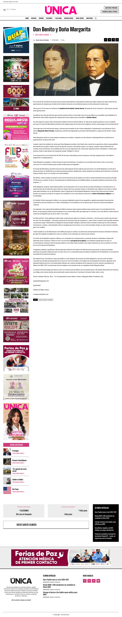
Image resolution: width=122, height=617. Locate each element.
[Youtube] (98, 581)
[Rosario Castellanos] (7, 461)
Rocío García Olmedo (18, 453)
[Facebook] (105, 39)
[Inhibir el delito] (7, 480)
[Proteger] (7, 451)
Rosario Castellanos (19, 460)
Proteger (15, 451)
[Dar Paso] (7, 490)
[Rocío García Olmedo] (11, 525)
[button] (96, 18)
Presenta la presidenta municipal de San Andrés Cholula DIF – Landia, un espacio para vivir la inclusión (105, 536)
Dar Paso (15, 489)
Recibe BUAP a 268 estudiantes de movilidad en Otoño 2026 (59, 586)
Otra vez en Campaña (24, 514)
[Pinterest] (113, 39)
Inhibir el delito (17, 479)
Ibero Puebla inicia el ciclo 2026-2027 (106, 512)
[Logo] (61, 10)
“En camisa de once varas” (19, 470)
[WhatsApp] (117, 39)
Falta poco (68, 514)
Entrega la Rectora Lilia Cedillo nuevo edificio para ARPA (60, 593)
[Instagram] (89, 581)
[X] (109, 39)
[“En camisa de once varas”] (7, 471)
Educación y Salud (48, 582)
